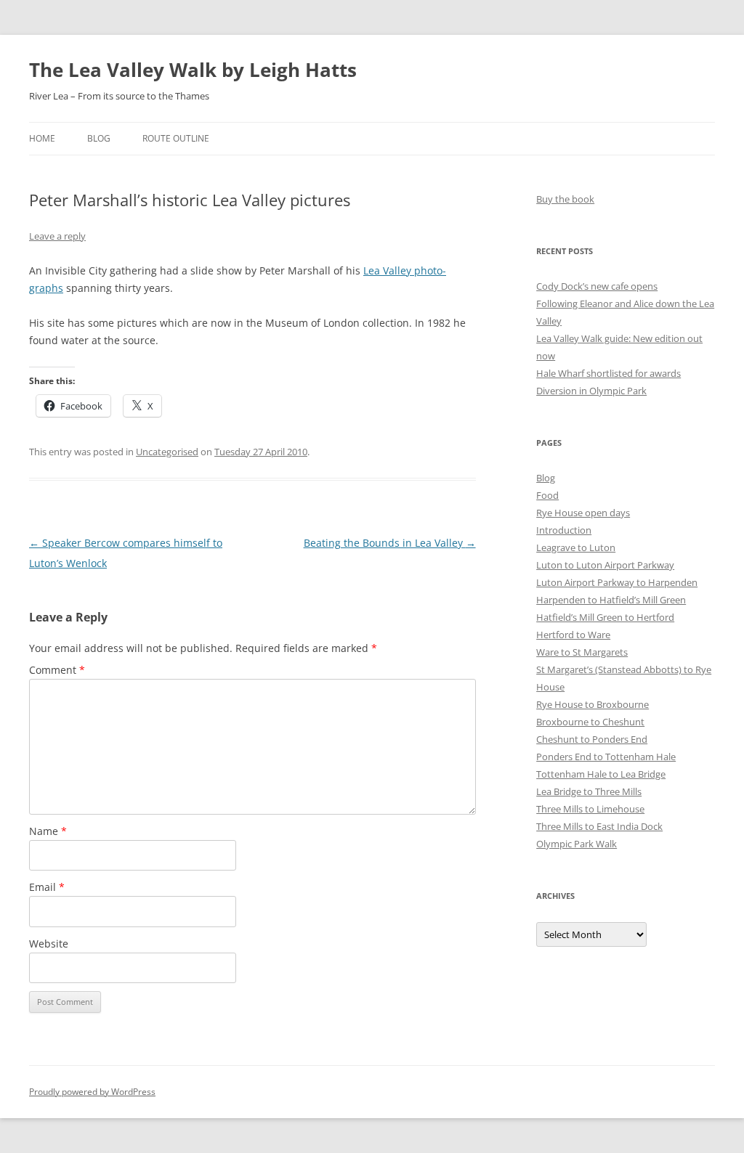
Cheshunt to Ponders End (591, 739)
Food (547, 495)
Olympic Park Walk (576, 843)
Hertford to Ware (573, 634)
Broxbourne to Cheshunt (590, 721)
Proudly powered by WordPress (92, 1091)
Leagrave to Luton (575, 547)
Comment (57, 670)
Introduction (563, 530)
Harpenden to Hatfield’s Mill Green (611, 599)
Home (42, 138)
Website (48, 943)
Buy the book (565, 198)
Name (48, 831)
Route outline (175, 138)
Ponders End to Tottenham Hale (606, 756)
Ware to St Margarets (582, 652)
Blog (98, 138)
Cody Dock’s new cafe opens (597, 286)
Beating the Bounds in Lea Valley (390, 543)
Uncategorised (167, 451)
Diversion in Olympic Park (591, 390)
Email (47, 887)
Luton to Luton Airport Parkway (605, 564)
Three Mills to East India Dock (599, 826)
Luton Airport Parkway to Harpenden (617, 582)
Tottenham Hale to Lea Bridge (601, 774)
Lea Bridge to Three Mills (589, 791)
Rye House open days (583, 512)
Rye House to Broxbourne (592, 704)
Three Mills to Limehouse (590, 808)
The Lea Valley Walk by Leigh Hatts (193, 70)
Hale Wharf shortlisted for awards (608, 373)
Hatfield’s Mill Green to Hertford (605, 617)
